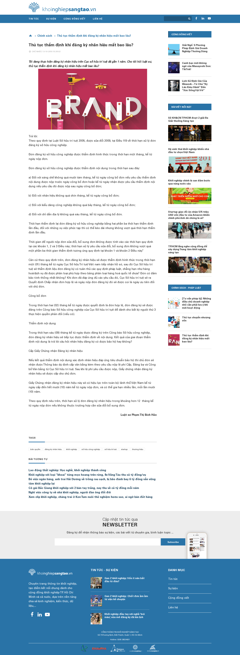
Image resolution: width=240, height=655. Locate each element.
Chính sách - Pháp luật (186, 288)
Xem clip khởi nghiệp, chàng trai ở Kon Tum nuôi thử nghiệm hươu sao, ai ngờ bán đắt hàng (90, 497)
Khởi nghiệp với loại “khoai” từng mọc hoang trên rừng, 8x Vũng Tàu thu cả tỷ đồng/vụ (87, 475)
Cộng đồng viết (75, 19)
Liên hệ (98, 19)
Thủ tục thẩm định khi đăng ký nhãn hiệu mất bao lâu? (94, 36)
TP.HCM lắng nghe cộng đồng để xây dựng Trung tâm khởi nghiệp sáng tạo (187, 249)
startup (124, 449)
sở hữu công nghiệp (90, 449)
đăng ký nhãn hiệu (53, 449)
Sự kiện (51, 19)
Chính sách (44, 36)
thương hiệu (137, 449)
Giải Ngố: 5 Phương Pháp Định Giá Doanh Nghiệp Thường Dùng (195, 48)
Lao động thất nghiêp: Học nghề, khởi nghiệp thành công (67, 470)
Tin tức (34, 19)
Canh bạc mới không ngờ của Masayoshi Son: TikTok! (196, 66)
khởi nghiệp (71, 449)
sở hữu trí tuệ (110, 449)
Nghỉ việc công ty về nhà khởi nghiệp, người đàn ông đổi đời (70, 492)
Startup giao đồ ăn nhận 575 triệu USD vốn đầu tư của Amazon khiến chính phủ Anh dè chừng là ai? (189, 215)
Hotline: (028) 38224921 (120, 640)
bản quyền (35, 449)
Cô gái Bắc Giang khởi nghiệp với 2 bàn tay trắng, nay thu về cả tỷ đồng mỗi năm (84, 488)
